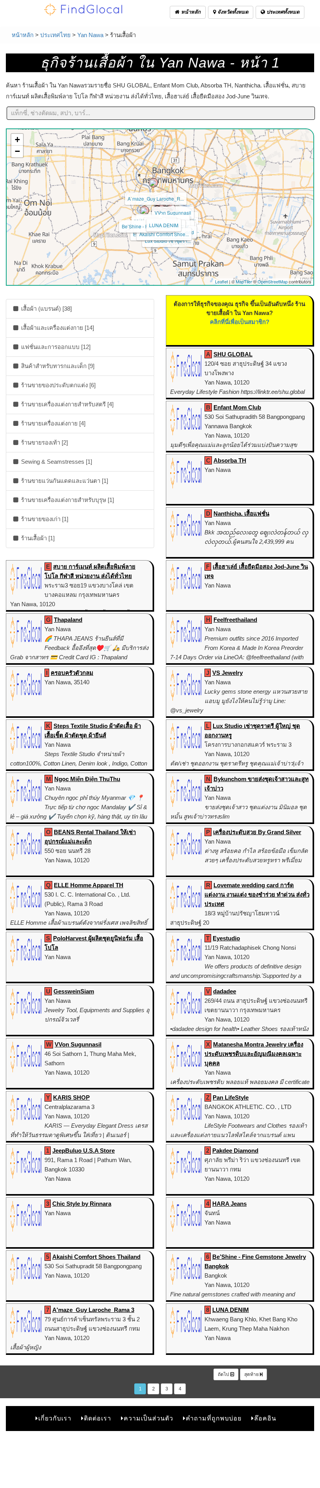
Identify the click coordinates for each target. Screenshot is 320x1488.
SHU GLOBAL (232, 354)
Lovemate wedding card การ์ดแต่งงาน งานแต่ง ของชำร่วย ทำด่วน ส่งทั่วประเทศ (256, 894)
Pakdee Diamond (235, 1150)
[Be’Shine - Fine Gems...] (144, 210)
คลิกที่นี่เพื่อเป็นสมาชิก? (239, 322)
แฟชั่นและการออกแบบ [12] (55, 347)
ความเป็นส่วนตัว (148, 1418)
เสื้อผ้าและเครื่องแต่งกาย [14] (57, 327)
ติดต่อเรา (97, 1418)
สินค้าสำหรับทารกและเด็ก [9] (57, 366)
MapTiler (244, 281)
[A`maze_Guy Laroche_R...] (153, 182)
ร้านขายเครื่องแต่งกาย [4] (52, 423)
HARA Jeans (229, 1203)
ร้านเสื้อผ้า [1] (37, 538)
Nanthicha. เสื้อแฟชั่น (241, 513)
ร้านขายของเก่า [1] (44, 519)
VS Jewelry (227, 672)
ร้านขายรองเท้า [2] (44, 442)
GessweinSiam (73, 991)
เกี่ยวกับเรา (54, 1418)
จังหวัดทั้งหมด (232, 12)
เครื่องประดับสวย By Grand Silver (257, 832)
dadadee (224, 991)
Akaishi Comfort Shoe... (164, 234)
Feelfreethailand (235, 619)
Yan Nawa (90, 35)
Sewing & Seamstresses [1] (56, 461)
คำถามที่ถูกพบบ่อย (214, 1418)
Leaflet (221, 281)
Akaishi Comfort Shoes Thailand (96, 1256)
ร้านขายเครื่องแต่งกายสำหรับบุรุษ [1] (67, 500)
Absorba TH (229, 460)
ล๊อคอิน (265, 1418)
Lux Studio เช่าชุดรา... (168, 240)
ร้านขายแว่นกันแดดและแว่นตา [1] (64, 480)
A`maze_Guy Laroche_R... (156, 198)
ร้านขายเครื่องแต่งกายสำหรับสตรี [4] (67, 404)
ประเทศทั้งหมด (282, 12)
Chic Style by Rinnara (81, 1203)
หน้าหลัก (190, 12)
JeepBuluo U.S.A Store (83, 1150)
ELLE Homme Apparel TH (88, 885)
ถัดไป (224, 1374)
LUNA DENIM (163, 225)
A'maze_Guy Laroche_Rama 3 (93, 1309)
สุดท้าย (252, 1374)
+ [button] (17, 139)
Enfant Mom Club (237, 407)
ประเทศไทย (55, 35)
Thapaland (68, 619)
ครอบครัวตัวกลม (72, 672)
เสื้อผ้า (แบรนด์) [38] (46, 308)
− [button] (17, 151)
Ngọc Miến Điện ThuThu (87, 779)
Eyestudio (226, 938)
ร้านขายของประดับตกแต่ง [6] (58, 385)
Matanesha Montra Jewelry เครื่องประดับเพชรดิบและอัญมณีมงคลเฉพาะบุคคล (253, 1053)
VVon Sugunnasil (173, 212)
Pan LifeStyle (231, 1097)
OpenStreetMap (273, 281)
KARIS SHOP (71, 1097)
